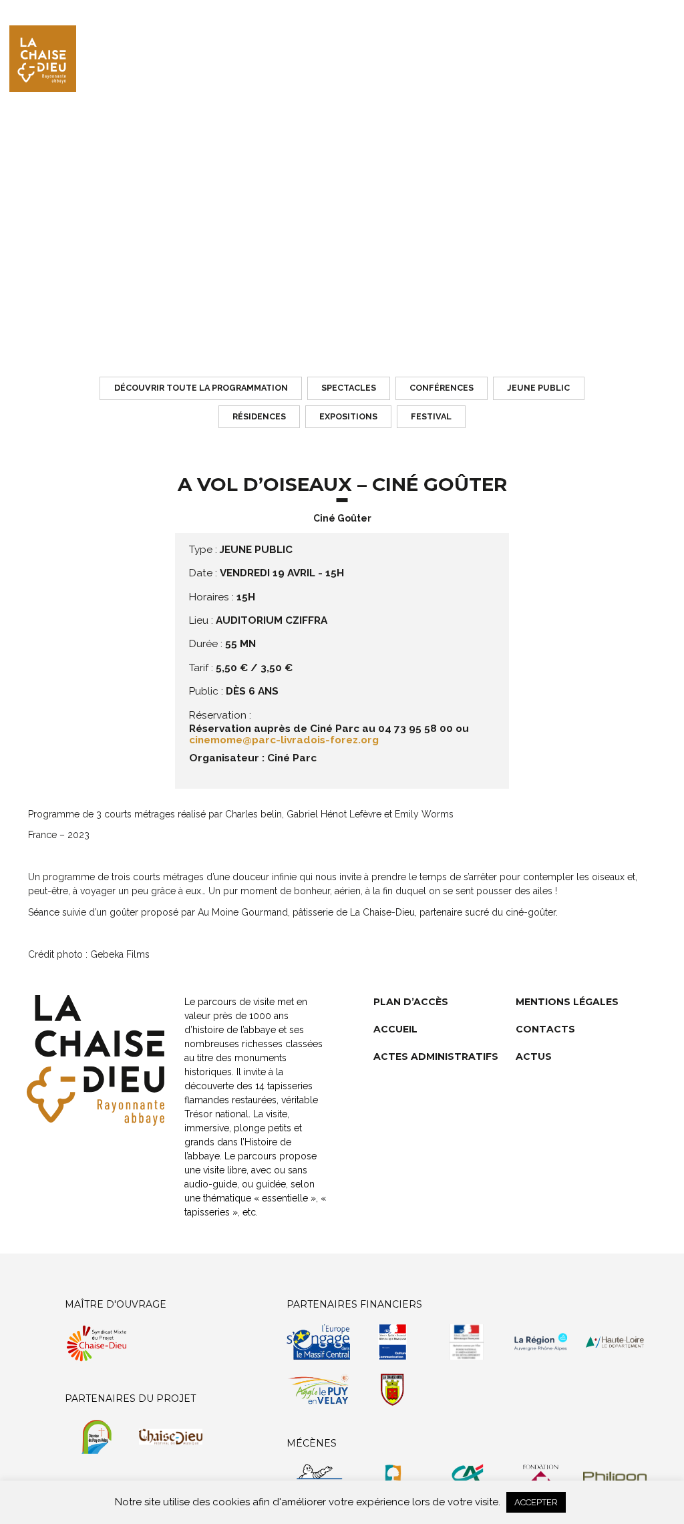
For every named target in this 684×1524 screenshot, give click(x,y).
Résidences (259, 416)
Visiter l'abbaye (599, 60)
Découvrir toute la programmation (201, 388)
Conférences (441, 388)
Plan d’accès (410, 1002)
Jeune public (538, 388)
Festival (431, 416)
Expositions (348, 416)
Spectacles (348, 388)
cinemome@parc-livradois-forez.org (284, 740)
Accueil (395, 1029)
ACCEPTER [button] (536, 1502)
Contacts (545, 1029)
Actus (534, 1057)
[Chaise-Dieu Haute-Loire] (42, 58)
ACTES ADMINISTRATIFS (435, 1057)
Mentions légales (567, 1002)
